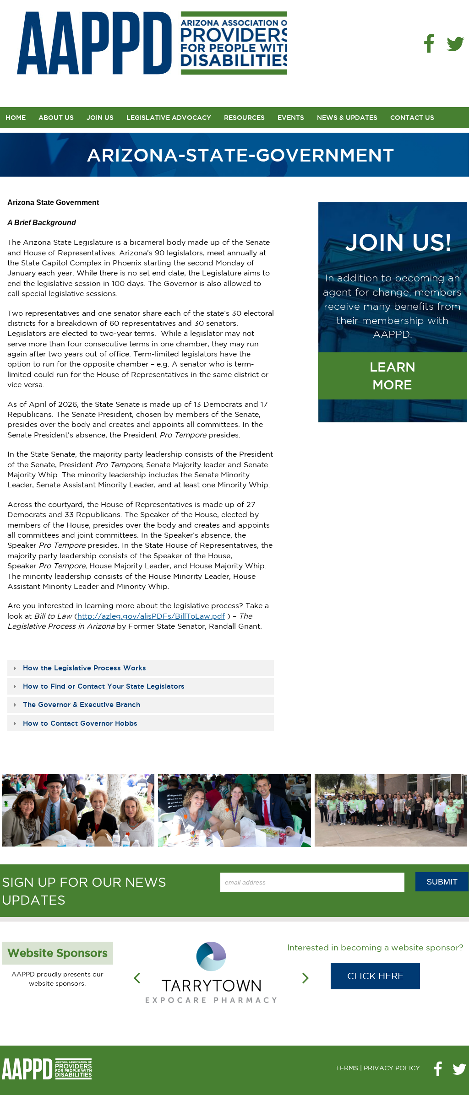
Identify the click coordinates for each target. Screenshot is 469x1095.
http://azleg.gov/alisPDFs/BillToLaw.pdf (151, 616)
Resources (244, 117)
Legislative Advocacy (168, 117)
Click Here (375, 976)
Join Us (100, 117)
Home (15, 117)
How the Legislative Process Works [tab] (84, 668)
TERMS (347, 1068)
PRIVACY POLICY (392, 1068)
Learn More (392, 376)
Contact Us (412, 117)
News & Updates (347, 117)
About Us (56, 117)
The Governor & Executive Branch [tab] (81, 704)
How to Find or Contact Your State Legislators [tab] (104, 686)
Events (291, 117)
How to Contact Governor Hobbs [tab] (80, 723)
